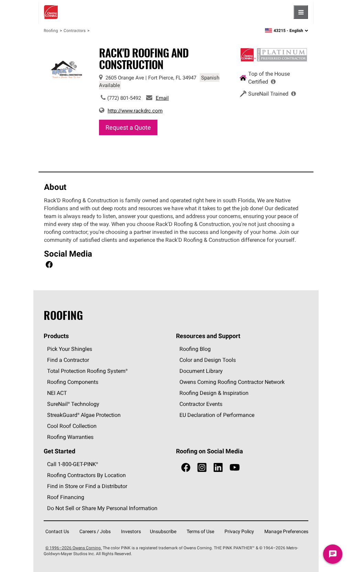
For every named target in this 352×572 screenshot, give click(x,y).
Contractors (75, 30)
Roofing (51, 30)
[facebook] (186, 468)
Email (162, 98)
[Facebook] (49, 265)
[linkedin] (218, 468)
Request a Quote (128, 127)
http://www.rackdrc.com (135, 110)
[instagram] (202, 468)
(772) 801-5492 (124, 98)
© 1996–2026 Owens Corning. (73, 547)
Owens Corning (51, 12)
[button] (273, 81)
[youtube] (234, 468)
